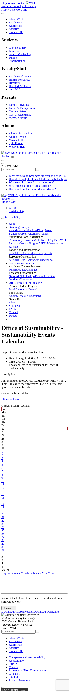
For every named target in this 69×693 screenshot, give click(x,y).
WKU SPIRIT (17, 146)
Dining (13, 57)
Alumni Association (20, 133)
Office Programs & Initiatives (26, 282)
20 (2, 514)
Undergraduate (17, 269)
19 (2, 510)
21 (2, 517)
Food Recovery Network (23, 289)
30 (2, 546)
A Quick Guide (18, 253)
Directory (14, 82)
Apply (5, 9)
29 (2, 543)
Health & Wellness (20, 86)
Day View (7, 573)
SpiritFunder (16, 143)
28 (2, 540)
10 (2, 481)
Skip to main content (13, 3)
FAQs (12, 309)
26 (2, 533)
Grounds (43, 233)
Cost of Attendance (20, 114)
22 (2, 520)
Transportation (17, 60)
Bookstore (15, 51)
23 (2, 523)
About (12, 223)
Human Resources (19, 79)
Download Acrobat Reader (17, 611)
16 (2, 500)
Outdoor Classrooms (21, 279)
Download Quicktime (46, 611)
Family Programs (19, 104)
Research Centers (45, 276)
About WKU (16, 19)
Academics (15, 22)
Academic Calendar (20, 76)
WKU (12, 208)
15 (2, 497)
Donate (13, 315)
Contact (13, 312)
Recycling (47, 259)
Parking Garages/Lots (39, 253)
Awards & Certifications (23, 230)
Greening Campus (19, 227)
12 (2, 487)
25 (2, 530)
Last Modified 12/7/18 (14, 689)
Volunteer (14, 305)
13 (2, 491)
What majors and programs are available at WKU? (38, 175)
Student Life (16, 32)
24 (2, 527)
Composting (34, 259)
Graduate (31, 269)
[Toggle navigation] (2, 218)
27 (2, 537)
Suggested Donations (28, 295)
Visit (12, 9)
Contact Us (15, 673)
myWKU (14, 89)
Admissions (15, 25)
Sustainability (16, 211)
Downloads (9, 608)
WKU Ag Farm (51, 240)
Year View (48, 573)
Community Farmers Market (25, 240)
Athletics (14, 28)
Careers (13, 667)
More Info (21, 9)
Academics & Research (22, 263)
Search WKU (10, 165)
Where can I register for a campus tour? (31, 182)
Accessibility (16, 660)
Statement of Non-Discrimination (28, 670)
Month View (34, 573)
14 (2, 494)
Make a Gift (16, 140)
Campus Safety (17, 47)
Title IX (13, 663)
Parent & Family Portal (22, 108)
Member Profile (18, 117)
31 (2, 550)
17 (2, 504)
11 (2, 484)
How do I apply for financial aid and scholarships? (38, 179)
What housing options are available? (30, 185)
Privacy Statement (19, 680)
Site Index (15, 677)
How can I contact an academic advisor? (32, 189)
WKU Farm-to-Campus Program (38, 242)
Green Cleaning (29, 233)
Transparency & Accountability (27, 657)
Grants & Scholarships (22, 276)
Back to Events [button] (11, 399)
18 (2, 507)
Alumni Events (17, 136)
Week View (20, 573)
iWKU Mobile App (20, 54)
